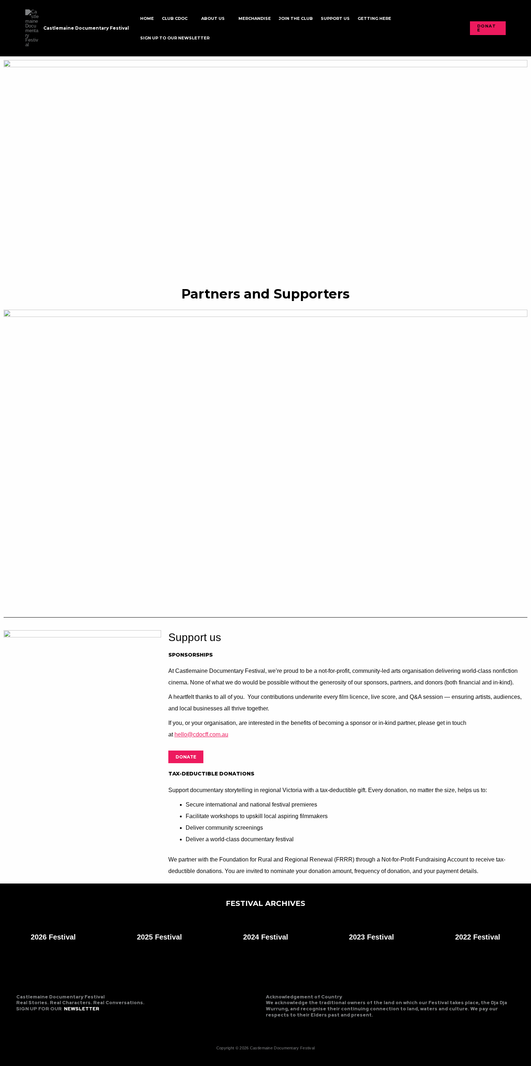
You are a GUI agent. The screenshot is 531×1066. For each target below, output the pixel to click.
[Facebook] (21, 1020)
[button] (190, 18)
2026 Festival (53, 937)
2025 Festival (159, 937)
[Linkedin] (44, 1020)
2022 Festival (477, 937)
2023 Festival (371, 937)
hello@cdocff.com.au (201, 734)
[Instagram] (33, 1020)
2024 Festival (265, 937)
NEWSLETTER (81, 1009)
